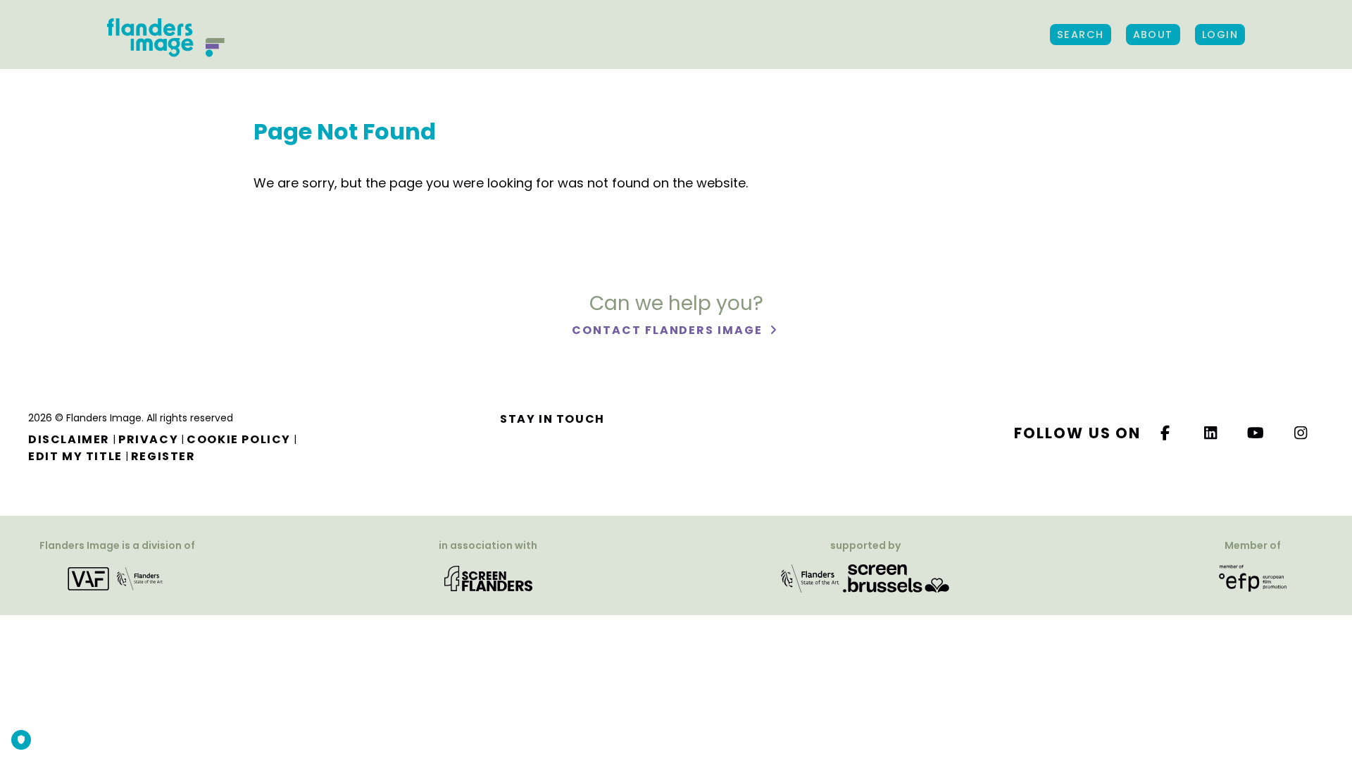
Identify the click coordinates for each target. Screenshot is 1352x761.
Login (1220, 34)
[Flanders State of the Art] (810, 577)
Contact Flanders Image (668, 330)
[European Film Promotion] (1253, 577)
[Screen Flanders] (488, 577)
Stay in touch (552, 419)
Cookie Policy (239, 439)
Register (163, 456)
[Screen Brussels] (896, 577)
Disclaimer (69, 439)
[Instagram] (1301, 433)
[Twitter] (1211, 433)
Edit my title (75, 456)
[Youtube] (1256, 433)
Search (1080, 34)
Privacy (148, 439)
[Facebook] (1165, 433)
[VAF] (117, 577)
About (1153, 34)
